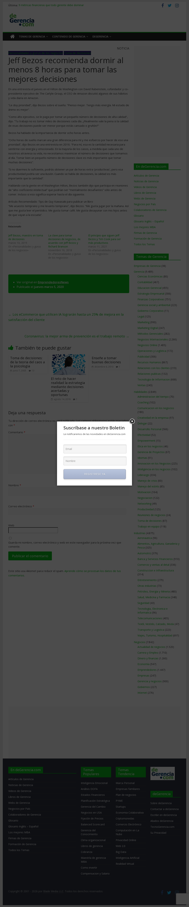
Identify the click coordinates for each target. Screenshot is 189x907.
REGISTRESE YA (94, 474)
